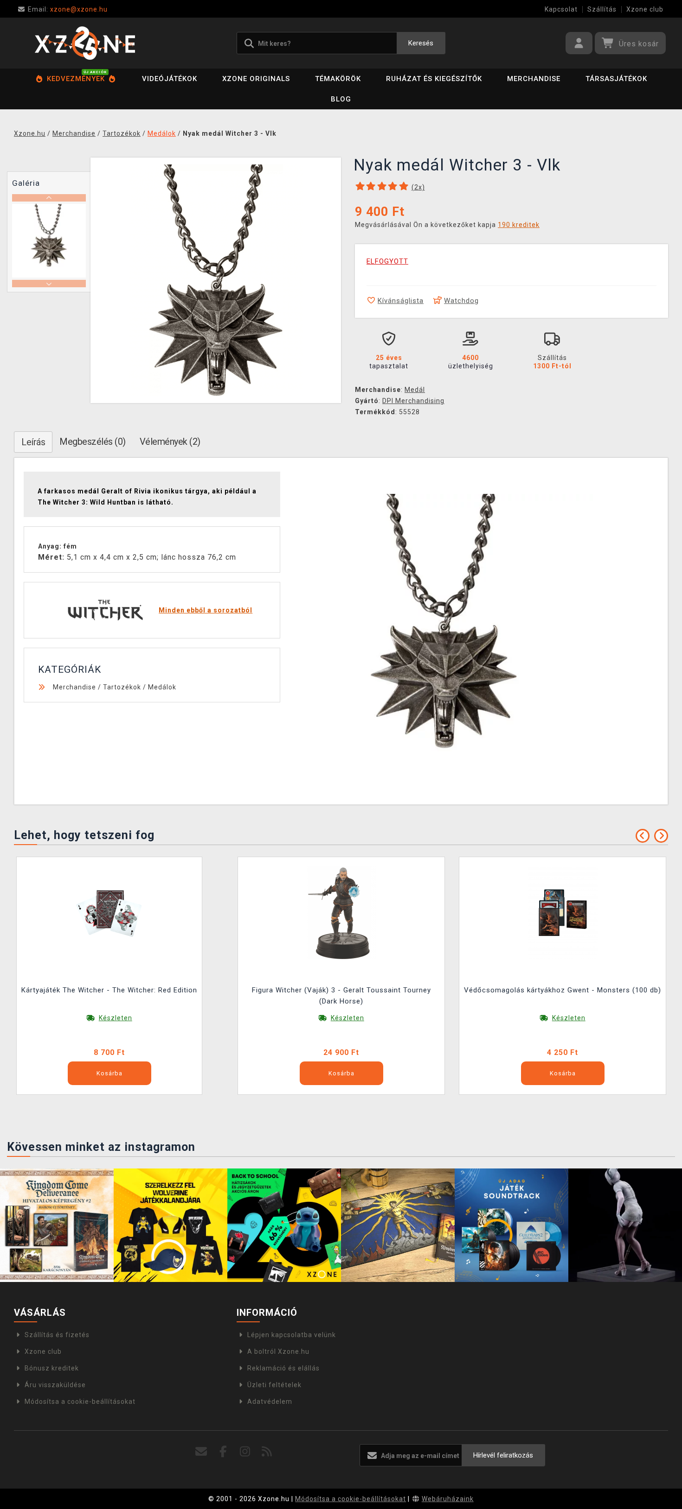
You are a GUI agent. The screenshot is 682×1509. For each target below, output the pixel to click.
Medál (415, 389)
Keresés (420, 43)
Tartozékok (122, 687)
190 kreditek (519, 224)
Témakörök (338, 79)
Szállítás (602, 9)
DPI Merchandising (413, 400)
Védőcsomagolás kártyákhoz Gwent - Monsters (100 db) (562, 990)
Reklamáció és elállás (283, 1368)
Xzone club (644, 9)
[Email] (201, 1451)
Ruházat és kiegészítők (434, 79)
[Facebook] (223, 1451)
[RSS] (267, 1451)
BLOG (341, 99)
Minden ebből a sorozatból (205, 610)
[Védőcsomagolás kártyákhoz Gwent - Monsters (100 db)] (563, 912)
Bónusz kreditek (52, 1368)
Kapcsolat (561, 9)
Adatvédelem (269, 1401)
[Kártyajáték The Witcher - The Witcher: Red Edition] (109, 912)
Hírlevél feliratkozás (503, 1455)
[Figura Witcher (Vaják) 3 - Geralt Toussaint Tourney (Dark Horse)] (341, 912)
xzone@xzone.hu (68, 9)
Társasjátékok (616, 79)
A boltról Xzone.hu (278, 1351)
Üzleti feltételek (274, 1385)
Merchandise (533, 79)
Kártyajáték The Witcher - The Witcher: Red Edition (109, 990)
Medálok (162, 687)
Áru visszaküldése (55, 1385)
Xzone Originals (256, 79)
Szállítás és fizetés (57, 1335)
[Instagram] (245, 1451)
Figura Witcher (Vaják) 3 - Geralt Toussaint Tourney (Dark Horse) (341, 995)
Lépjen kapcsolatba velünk (291, 1335)
